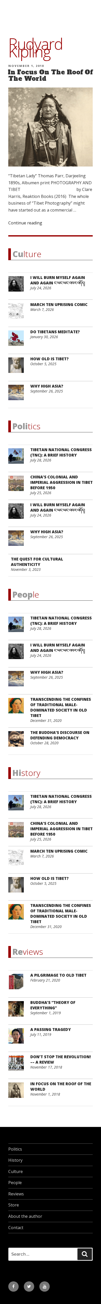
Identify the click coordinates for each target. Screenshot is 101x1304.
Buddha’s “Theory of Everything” (52, 1005)
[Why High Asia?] (18, 395)
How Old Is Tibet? (49, 358)
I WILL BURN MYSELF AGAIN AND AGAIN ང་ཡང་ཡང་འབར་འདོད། (57, 280)
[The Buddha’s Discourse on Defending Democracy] (18, 741)
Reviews (16, 1194)
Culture (15, 1171)
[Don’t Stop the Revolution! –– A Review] (18, 1066)
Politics (15, 1149)
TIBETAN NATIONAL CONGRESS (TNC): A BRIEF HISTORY (61, 452)
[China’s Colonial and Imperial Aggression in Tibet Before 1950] (18, 486)
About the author (25, 1216)
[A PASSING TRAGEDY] (18, 1038)
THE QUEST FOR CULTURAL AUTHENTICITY (37, 561)
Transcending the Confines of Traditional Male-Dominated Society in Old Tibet (60, 707)
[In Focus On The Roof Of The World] (18, 1093)
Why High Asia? (46, 386)
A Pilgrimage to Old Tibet (58, 975)
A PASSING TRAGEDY (50, 1029)
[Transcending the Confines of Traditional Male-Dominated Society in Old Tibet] (18, 708)
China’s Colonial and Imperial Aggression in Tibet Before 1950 (61, 482)
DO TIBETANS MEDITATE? (55, 331)
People (15, 1182)
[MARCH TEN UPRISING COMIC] (18, 314)
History (15, 1160)
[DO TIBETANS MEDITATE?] (18, 341)
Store (13, 1205)
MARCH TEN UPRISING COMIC (59, 304)
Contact (15, 1227)
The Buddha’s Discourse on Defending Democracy (59, 735)
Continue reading (25, 223)
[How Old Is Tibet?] (18, 368)
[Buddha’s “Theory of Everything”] (18, 1011)
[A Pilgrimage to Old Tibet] (18, 984)
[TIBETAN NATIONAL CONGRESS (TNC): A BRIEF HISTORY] (18, 459)
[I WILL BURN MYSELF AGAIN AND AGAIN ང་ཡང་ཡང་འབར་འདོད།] (18, 286)
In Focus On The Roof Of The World (50, 75)
